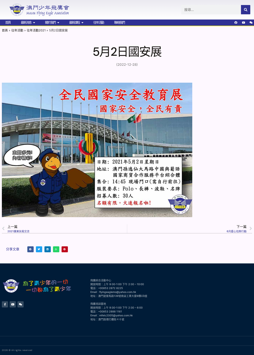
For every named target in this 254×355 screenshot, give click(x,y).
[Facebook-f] (5, 304)
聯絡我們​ (119, 22)
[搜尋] (245, 9)
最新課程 (74, 22)
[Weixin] (251, 22)
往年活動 (98, 22)
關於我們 (50, 22)
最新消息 (26, 22)
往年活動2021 (36, 30)
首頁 (7, 22)
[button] (30, 249)
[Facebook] (236, 22)
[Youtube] (243, 22)
